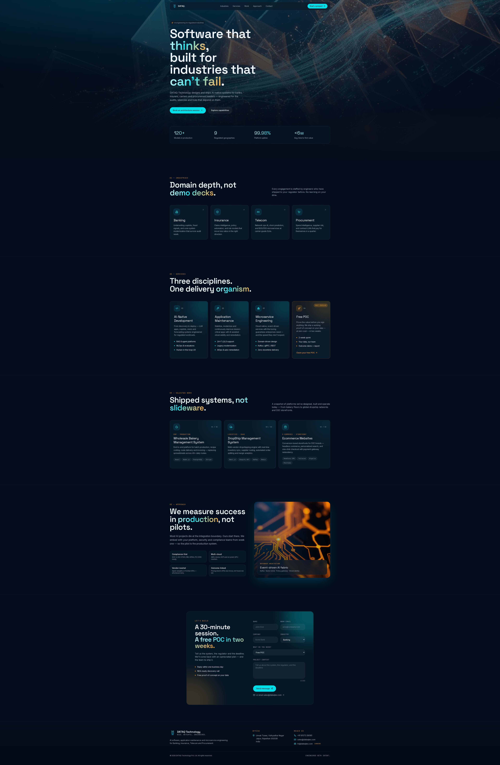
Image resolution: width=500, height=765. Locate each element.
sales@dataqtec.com (306, 739)
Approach (257, 6)
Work (246, 6)
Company (257, 634)
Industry (284, 634)
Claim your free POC (305, 353)
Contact (269, 6)
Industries (224, 6)
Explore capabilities (220, 110)
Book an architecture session (186, 110)
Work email (285, 622)
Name (255, 622)
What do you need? (262, 647)
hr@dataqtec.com (309, 744)
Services (236, 6)
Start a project (316, 6)
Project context (261, 660)
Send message (263, 688)
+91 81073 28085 (304, 735)
